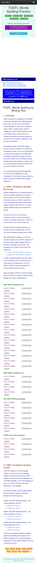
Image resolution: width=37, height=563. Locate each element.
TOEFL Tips (8, 16)
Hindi (7, 548)
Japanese (29, 548)
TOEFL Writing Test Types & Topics (12, 82)
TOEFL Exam (18, 33)
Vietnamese (25, 551)
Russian (14, 551)
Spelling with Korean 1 (13, 527)
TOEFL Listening (28, 16)
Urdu (19, 551)
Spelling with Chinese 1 (14, 505)
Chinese (12, 548)
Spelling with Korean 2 (13, 530)
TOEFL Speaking (18, 16)
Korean (9, 551)
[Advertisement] (18, 56)
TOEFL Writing (24, 18)
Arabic (23, 548)
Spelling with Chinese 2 (14, 508)
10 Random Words (26, 288)
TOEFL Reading (14, 18)
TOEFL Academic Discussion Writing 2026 (14, 86)
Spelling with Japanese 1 (14, 516)
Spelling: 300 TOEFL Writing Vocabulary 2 (19, 254)
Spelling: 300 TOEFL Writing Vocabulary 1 (19, 252)
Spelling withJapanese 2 (14, 519)
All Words (6, 290)
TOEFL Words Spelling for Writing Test (13, 84)
